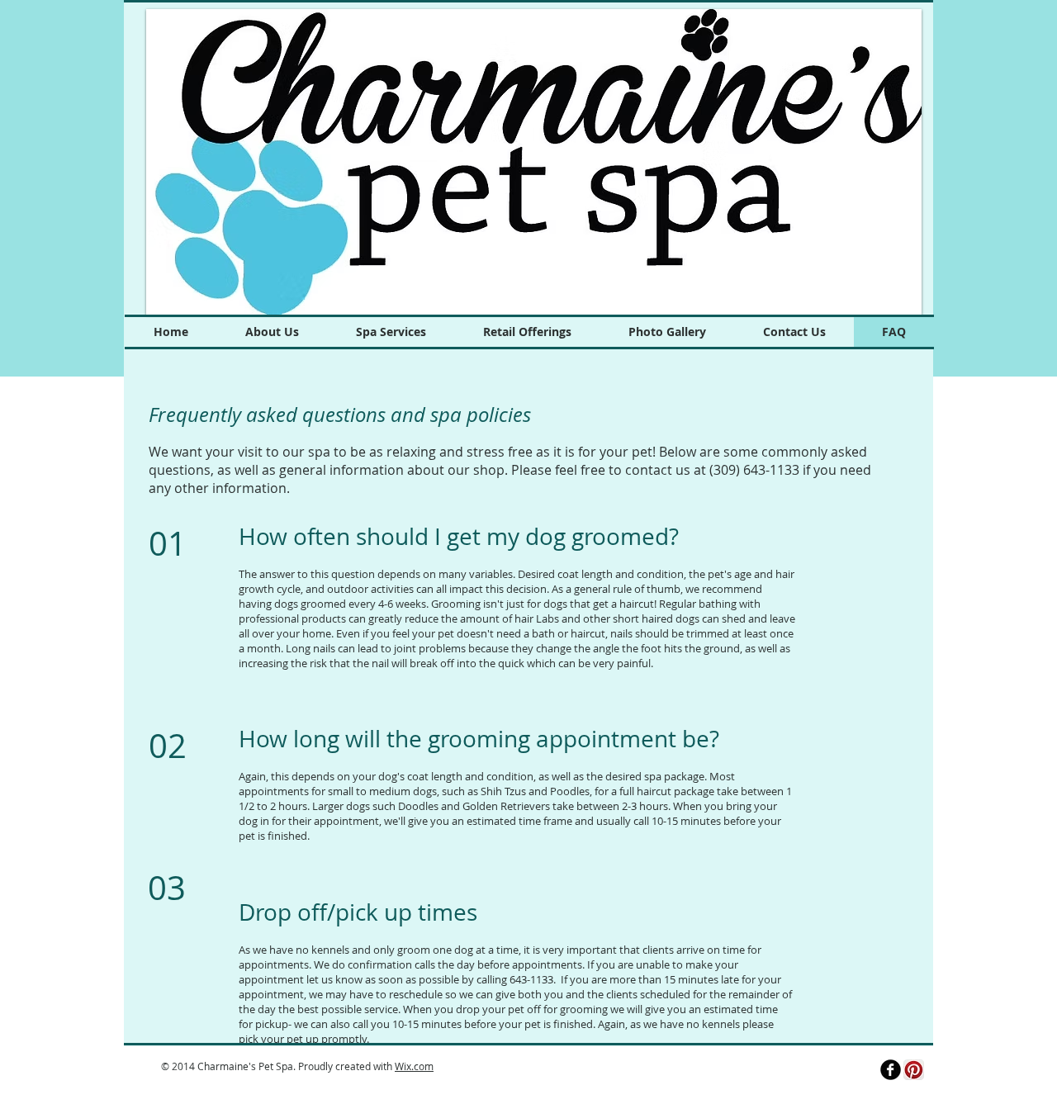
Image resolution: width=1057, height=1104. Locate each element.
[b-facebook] (890, 1069)
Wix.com (414, 1066)
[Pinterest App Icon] (913, 1069)
